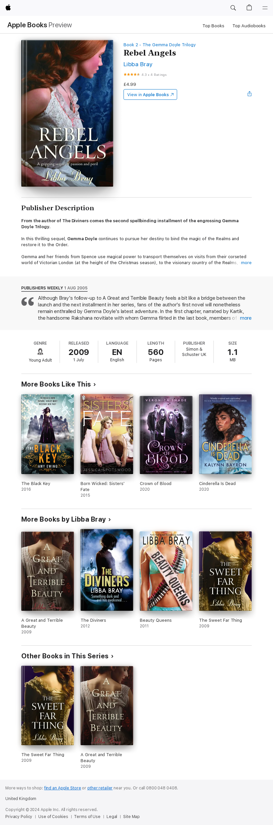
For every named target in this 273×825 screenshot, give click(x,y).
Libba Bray (138, 64)
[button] (233, 8)
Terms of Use (87, 816)
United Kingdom (20, 798)
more (246, 262)
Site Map (131, 816)
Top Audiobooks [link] (249, 25)
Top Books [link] (213, 25)
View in (148, 94)
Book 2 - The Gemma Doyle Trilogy (160, 44)
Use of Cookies (53, 816)
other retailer (100, 788)
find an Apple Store (62, 788)
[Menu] (265, 8)
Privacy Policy (18, 816)
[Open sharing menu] (249, 94)
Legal (112, 816)
